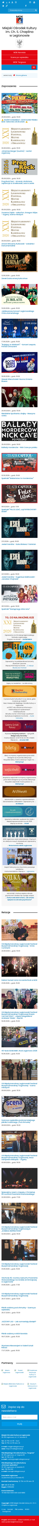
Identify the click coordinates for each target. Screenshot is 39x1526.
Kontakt (10, 1509)
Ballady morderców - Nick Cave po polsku (19, 446)
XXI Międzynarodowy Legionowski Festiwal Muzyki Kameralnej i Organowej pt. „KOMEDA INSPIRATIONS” (19, 1230)
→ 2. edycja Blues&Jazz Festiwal (23, 667)
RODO (27, 1509)
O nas (4, 1509)
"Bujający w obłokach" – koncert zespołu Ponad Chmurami (19, 344)
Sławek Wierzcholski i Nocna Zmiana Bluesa (17, 378)
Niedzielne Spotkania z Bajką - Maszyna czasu (18, 413)
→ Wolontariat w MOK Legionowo (19, 846)
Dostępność (6, 1511)
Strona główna (21, 75)
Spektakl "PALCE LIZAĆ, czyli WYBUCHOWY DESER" (19, 509)
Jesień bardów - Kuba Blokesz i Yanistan (19, 542)
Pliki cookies (19, 1509)
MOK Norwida (20, 52)
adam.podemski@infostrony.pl (12, 1522)
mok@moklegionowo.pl (15, 1447)
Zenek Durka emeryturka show (15, 277)
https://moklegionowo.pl (14, 1449)
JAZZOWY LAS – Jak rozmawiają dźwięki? (19, 1323)
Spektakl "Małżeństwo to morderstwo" (18, 477)
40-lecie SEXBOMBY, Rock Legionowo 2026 (19, 1052)
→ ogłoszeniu (29, 871)
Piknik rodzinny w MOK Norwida (14, 1335)
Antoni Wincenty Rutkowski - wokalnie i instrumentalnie (18, 243)
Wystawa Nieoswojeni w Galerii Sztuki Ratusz (17, 1348)
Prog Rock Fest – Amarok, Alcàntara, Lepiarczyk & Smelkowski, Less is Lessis (18, 181)
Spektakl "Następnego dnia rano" (16, 607)
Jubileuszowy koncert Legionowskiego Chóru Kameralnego (18, 310)
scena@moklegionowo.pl (16, 1471)
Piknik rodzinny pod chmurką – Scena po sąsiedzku (19, 1310)
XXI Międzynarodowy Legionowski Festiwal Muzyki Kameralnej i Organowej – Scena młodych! (19, 1087)
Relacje (6, 912)
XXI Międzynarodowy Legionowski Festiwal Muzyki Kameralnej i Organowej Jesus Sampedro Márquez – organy (19, 1159)
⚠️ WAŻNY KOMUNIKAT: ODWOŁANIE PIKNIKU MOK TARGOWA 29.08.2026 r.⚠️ (20, 119)
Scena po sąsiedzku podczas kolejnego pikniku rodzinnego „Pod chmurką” (18, 1122)
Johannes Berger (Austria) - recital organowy (17, 150)
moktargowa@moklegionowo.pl (18, 1459)
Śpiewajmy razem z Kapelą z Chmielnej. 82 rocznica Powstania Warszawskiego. (18, 1194)
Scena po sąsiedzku (19, 57)
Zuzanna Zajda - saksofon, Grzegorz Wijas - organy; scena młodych (19, 212)
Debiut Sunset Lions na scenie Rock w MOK (19, 981)
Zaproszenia (9, 86)
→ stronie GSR (23, 740)
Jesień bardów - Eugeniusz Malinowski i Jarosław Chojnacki (18, 576)
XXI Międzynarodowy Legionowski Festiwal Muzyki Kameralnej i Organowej (19, 1266)
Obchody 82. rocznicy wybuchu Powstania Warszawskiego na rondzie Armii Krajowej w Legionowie (20, 1281)
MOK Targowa (19, 62)
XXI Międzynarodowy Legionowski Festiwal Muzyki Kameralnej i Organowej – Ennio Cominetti (19, 947)
